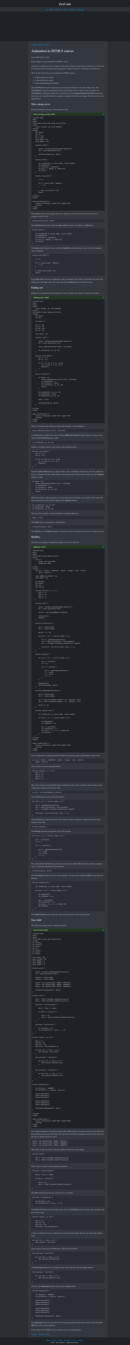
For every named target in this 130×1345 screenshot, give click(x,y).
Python (57, 9)
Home (49, 1340)
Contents (34, 44)
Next (47, 44)
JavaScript (72, 9)
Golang (51, 9)
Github (60, 1340)
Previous (42, 44)
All (46, 9)
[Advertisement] (65, 26)
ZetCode (65, 3)
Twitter (54, 1340)
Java (65, 9)
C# (62, 9)
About (80, 1340)
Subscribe (80, 9)
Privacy (74, 1340)
